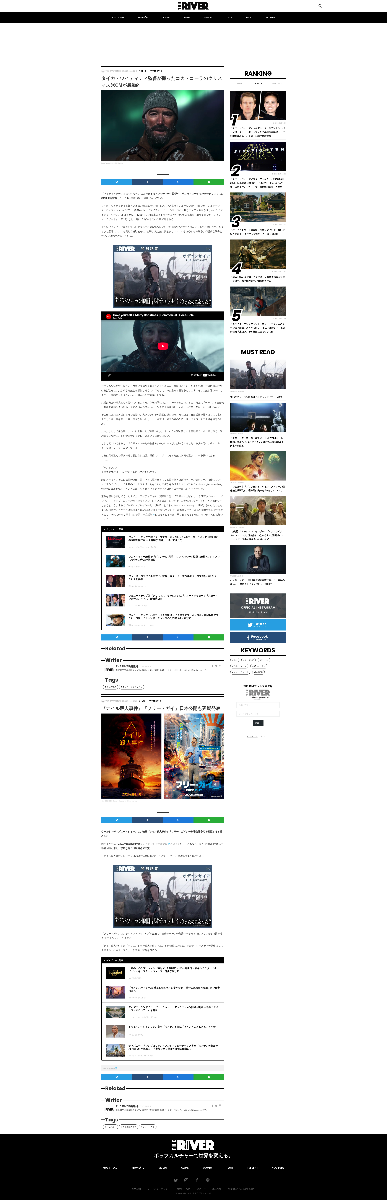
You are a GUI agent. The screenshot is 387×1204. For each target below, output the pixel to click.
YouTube (278, 1168)
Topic (143, 71)
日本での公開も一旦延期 (139, 514)
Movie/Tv (143, 17)
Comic (208, 17)
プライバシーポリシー (158, 1188)
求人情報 (216, 1188)
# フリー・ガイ (147, 1127)
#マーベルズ (248, 660)
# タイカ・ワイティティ (131, 687)
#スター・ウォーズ (240, 672)
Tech (229, 17)
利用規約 (136, 1188)
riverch (208, 1193)
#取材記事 (258, 672)
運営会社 (201, 1188)
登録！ (258, 723)
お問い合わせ (183, 1188)
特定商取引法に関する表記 (241, 1188)
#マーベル (264, 660)
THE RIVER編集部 (113, 71)
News (142, 701)
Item (248, 17)
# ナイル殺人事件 (128, 1127)
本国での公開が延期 (156, 843)
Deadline (112, 1068)
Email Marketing (252, 737)
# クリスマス (110, 687)
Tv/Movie (156, 71)
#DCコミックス (258, 666)
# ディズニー (110, 1127)
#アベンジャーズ (239, 666)
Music (166, 17)
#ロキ (234, 660)
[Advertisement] (193, 42)
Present (270, 17)
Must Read (118, 17)
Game (187, 17)
